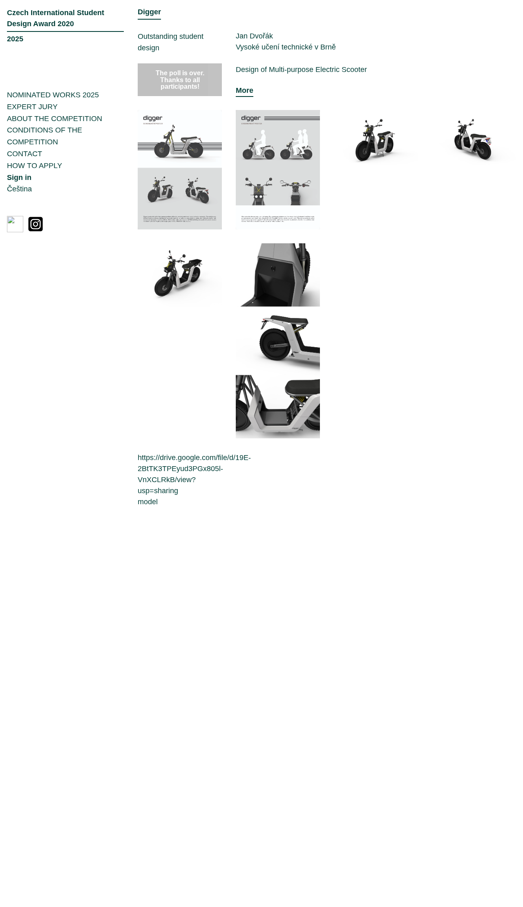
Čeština (19, 189)
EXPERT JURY (32, 107)
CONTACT (24, 154)
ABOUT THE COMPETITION (54, 118)
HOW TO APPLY (34, 166)
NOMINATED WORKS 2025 (53, 95)
